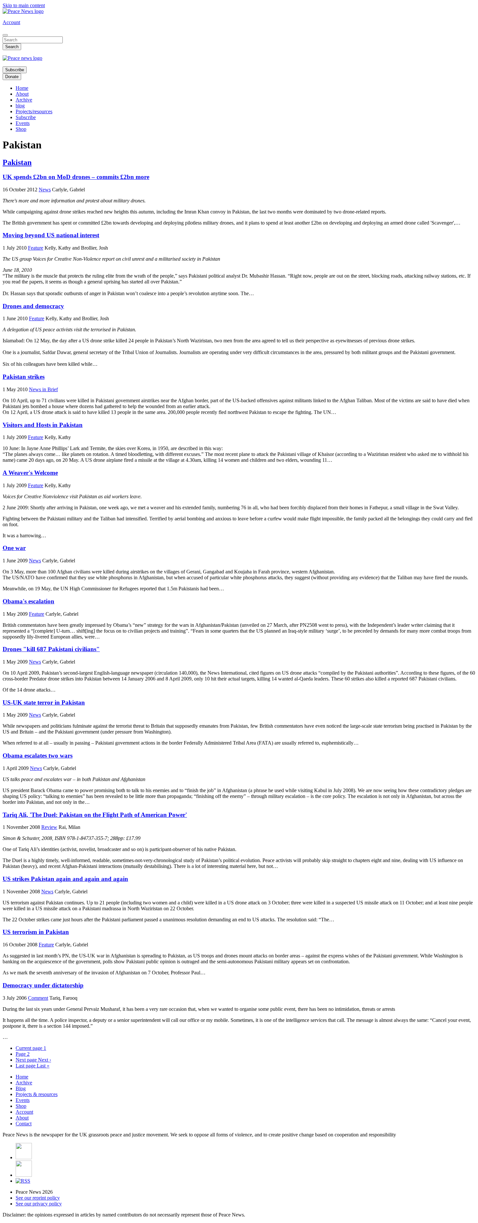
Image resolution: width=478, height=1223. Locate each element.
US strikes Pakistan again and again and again (65, 878)
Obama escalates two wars (38, 755)
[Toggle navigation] (5, 35)
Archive (24, 100)
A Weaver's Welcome (30, 472)
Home (22, 88)
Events (23, 123)
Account (11, 22)
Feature (35, 248)
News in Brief (43, 389)
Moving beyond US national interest (51, 235)
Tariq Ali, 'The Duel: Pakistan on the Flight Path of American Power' (95, 814)
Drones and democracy (33, 306)
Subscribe (14, 69)
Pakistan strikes (24, 376)
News (45, 189)
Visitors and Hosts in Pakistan (43, 424)
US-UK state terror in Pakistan (44, 702)
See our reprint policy (38, 1198)
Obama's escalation (28, 601)
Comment (38, 998)
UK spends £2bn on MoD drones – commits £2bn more (76, 176)
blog (20, 105)
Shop (21, 129)
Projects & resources (37, 1094)
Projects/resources (34, 111)
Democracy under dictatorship (43, 985)
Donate (12, 76)
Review (49, 827)
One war (14, 547)
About (22, 94)
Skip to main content (24, 5)
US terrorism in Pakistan (36, 931)
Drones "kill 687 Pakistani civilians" (51, 649)
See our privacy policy (39, 1203)
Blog (21, 1088)
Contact (24, 1123)
